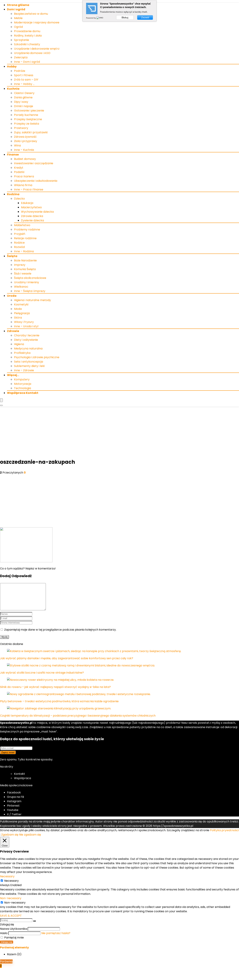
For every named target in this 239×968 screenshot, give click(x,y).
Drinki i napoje (23, 106)
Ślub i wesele (22, 274)
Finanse (13, 155)
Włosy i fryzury (24, 322)
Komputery (22, 379)
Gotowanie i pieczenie (29, 111)
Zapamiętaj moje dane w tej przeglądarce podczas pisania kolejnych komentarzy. (60, 630)
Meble (18, 18)
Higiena (19, 344)
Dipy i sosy (21, 102)
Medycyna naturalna (28, 348)
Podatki (19, 172)
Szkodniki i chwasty (27, 44)
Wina (17, 145)
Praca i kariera (24, 176)
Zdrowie (13, 331)
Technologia (22, 388)
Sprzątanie (21, 40)
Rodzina (13, 194)
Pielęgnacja (22, 313)
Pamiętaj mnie (13, 938)
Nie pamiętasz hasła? (55, 933)
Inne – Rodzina (24, 251)
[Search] (1, 405)
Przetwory (21, 128)
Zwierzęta (20, 57)
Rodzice (19, 243)
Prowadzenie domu (27, 31)
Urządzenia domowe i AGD (32, 53)
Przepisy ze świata (26, 124)
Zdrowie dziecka (32, 216)
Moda (18, 309)
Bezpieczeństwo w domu (31, 14)
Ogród (18, 27)
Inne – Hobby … (24, 84)
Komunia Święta (25, 269)
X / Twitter (14, 814)
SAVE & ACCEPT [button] (11, 916)
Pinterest (13, 806)
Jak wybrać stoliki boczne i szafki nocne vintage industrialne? (42, 673)
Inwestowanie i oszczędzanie (33, 163)
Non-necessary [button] (10, 898)
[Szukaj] (34, 921)
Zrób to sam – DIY (26, 80)
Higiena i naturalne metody (32, 300)
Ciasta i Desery (24, 93)
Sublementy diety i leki (29, 366)
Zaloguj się (6, 942)
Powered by (91, 18)
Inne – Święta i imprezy (29, 291)
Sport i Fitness (23, 75)
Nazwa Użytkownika (13, 929)
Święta (12, 256)
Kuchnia (13, 89)
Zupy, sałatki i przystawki (31, 132)
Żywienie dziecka (32, 220)
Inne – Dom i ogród (27, 62)
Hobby (12, 66)
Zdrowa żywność (25, 137)
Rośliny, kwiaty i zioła (28, 36)
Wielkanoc (21, 287)
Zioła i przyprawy (25, 141)
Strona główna (18, 5)
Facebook (14, 792)
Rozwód (19, 247)
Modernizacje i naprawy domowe (36, 22)
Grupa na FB (16, 797)
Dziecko (19, 199)
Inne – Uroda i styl (26, 326)
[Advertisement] (119, 432)
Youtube (12, 810)
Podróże (19, 71)
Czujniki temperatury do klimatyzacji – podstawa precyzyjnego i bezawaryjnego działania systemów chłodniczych (78, 716)
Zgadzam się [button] (9, 835)
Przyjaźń (19, 234)
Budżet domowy (25, 159)
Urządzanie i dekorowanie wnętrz (36, 49)
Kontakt (19, 774)
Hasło (4, 933)
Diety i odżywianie (26, 340)
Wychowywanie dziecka (37, 212)
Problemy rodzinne (27, 229)
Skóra (18, 318)
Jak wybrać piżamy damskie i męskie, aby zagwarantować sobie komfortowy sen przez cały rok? (66, 658)
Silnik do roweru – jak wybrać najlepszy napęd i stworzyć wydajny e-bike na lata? (55, 687)
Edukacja (27, 203)
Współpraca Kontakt (22, 393)
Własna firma (23, 185)
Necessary (11, 881)
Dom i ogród (16, 9)
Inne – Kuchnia (24, 150)
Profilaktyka (22, 353)
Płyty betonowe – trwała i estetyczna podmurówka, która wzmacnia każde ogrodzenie (59, 701)
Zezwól (145, 17)
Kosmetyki (21, 304)
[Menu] (1, 400)
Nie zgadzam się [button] (30, 835)
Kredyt (18, 168)
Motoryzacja (22, 384)
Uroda (11, 296)
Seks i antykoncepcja (28, 362)
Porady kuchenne (26, 115)
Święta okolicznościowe (30, 278)
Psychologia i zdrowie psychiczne (36, 357)
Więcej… (13, 375)
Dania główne (23, 97)
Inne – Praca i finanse (28, 189)
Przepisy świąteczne (28, 119)
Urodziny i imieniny (26, 282)
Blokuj (125, 17)
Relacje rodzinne (25, 238)
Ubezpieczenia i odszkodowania (35, 181)
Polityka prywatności (224, 830)
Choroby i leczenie (26, 335)
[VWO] (100, 18)
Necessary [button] (7, 876)
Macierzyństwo (31, 207)
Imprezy (19, 265)
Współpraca (22, 778)
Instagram (14, 801)
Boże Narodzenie (25, 260)
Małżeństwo (22, 225)
